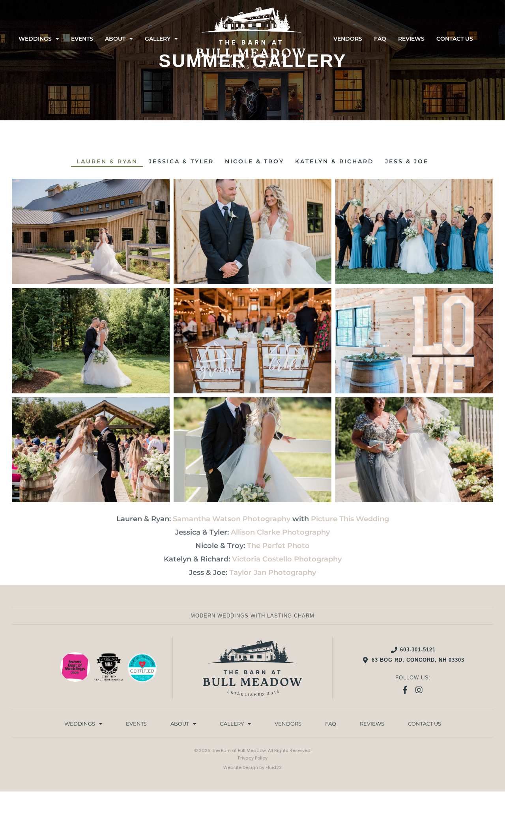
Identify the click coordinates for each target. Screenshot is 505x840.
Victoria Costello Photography (287, 559)
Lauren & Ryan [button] (107, 161)
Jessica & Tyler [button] (181, 161)
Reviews (411, 38)
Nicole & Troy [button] (254, 161)
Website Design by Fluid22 (252, 767)
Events (82, 38)
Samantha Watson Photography (231, 518)
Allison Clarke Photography (280, 532)
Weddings (35, 38)
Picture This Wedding (350, 518)
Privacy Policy (252, 758)
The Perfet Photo (278, 545)
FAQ (380, 38)
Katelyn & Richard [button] (334, 161)
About (115, 38)
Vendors (347, 38)
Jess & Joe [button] (406, 161)
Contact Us (454, 38)
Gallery (157, 38)
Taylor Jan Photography (272, 572)
